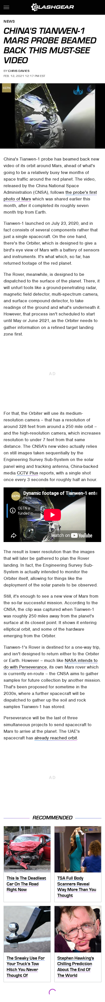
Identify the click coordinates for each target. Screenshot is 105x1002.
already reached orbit (55, 738)
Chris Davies (18, 71)
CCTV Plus (27, 473)
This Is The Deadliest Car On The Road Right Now (26, 884)
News (9, 21)
